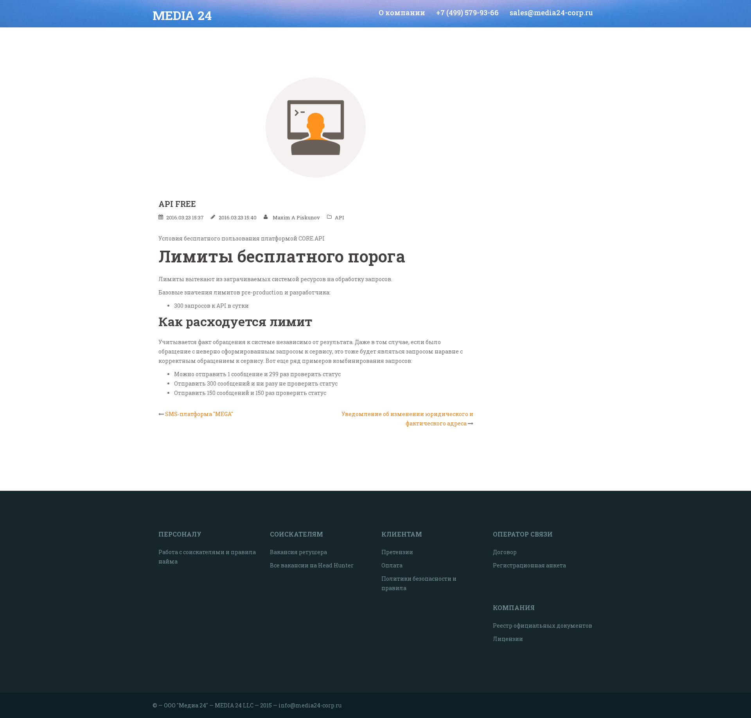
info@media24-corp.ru (309, 705)
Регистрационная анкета (529, 565)
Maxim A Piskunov (296, 217)
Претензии (397, 552)
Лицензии (508, 639)
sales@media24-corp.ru (551, 12)
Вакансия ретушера (298, 552)
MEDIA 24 (182, 15)
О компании (402, 12)
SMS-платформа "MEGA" (199, 414)
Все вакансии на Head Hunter (312, 565)
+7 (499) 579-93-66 (467, 12)
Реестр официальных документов (542, 625)
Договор (505, 552)
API (339, 217)
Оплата (391, 565)
